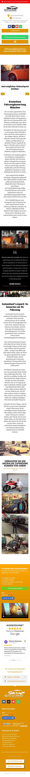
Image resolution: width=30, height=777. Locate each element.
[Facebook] (9, 26)
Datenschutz (16, 773)
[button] (15, 42)
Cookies (23, 773)
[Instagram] (13, 26)
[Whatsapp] (20, 26)
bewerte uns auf (7, 598)
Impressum (7, 773)
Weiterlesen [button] (7, 655)
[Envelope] (16, 26)
